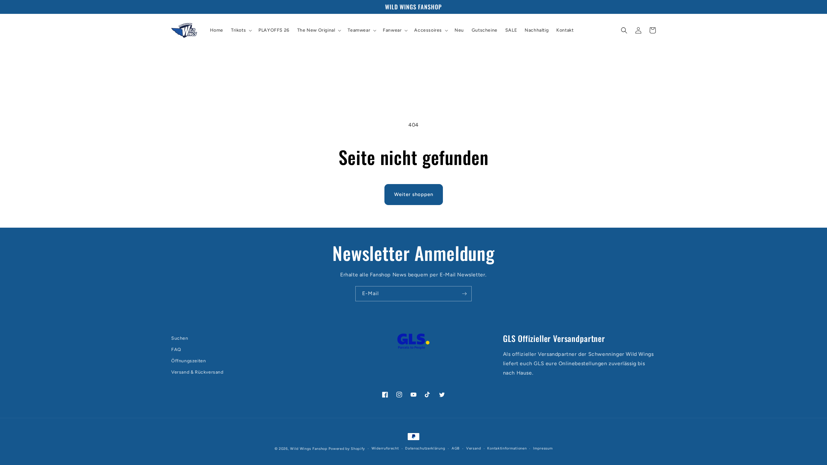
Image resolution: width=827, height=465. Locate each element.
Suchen (179, 338)
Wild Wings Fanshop (309, 449)
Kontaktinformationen (507, 448)
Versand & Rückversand (197, 372)
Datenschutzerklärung (425, 448)
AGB (456, 448)
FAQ (176, 349)
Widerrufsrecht (385, 448)
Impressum (542, 448)
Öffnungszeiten (188, 361)
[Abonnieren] (464, 293)
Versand (473, 448)
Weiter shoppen (413, 194)
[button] (241, 30)
